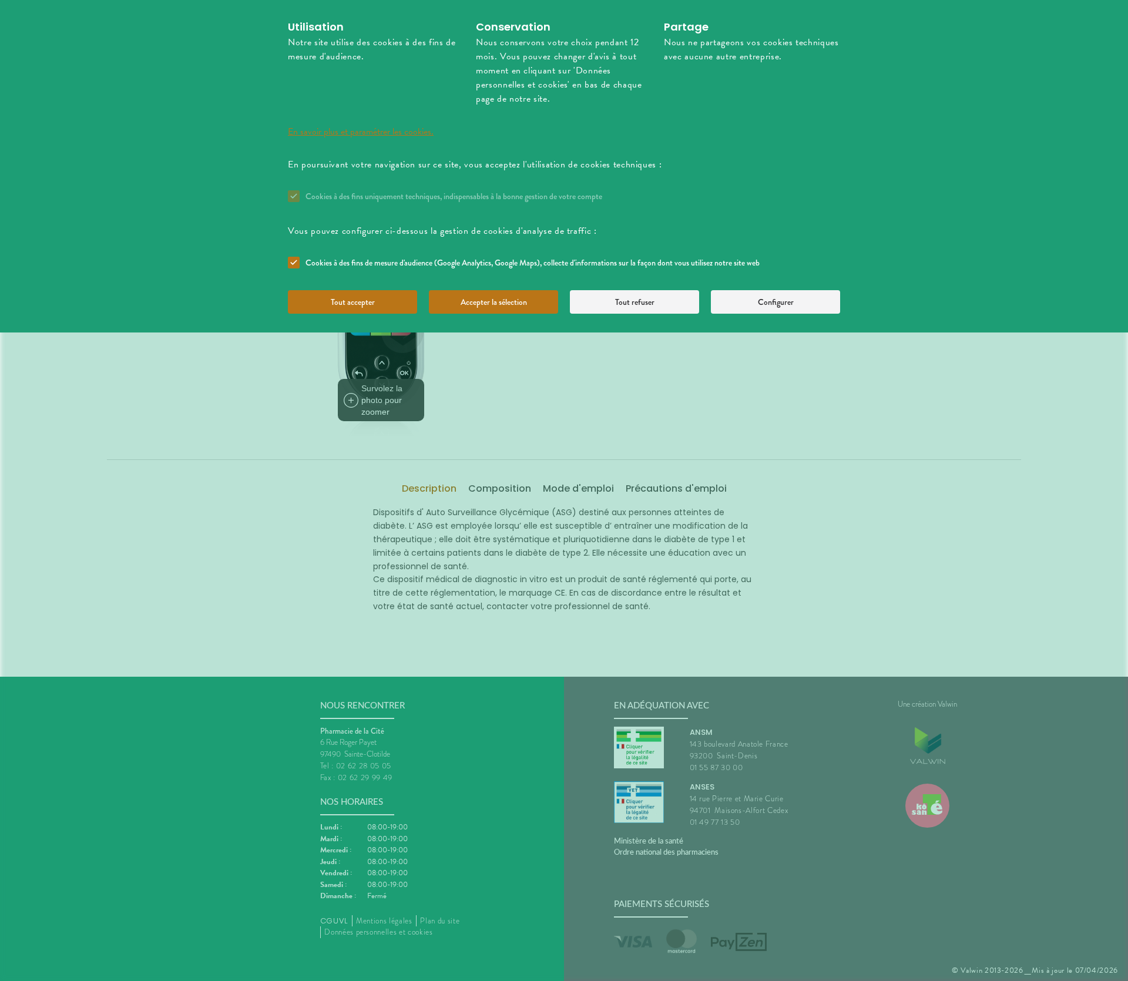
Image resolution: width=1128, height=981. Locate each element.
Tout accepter (353, 302)
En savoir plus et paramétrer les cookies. (361, 132)
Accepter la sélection (494, 302)
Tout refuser (634, 302)
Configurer (776, 302)
